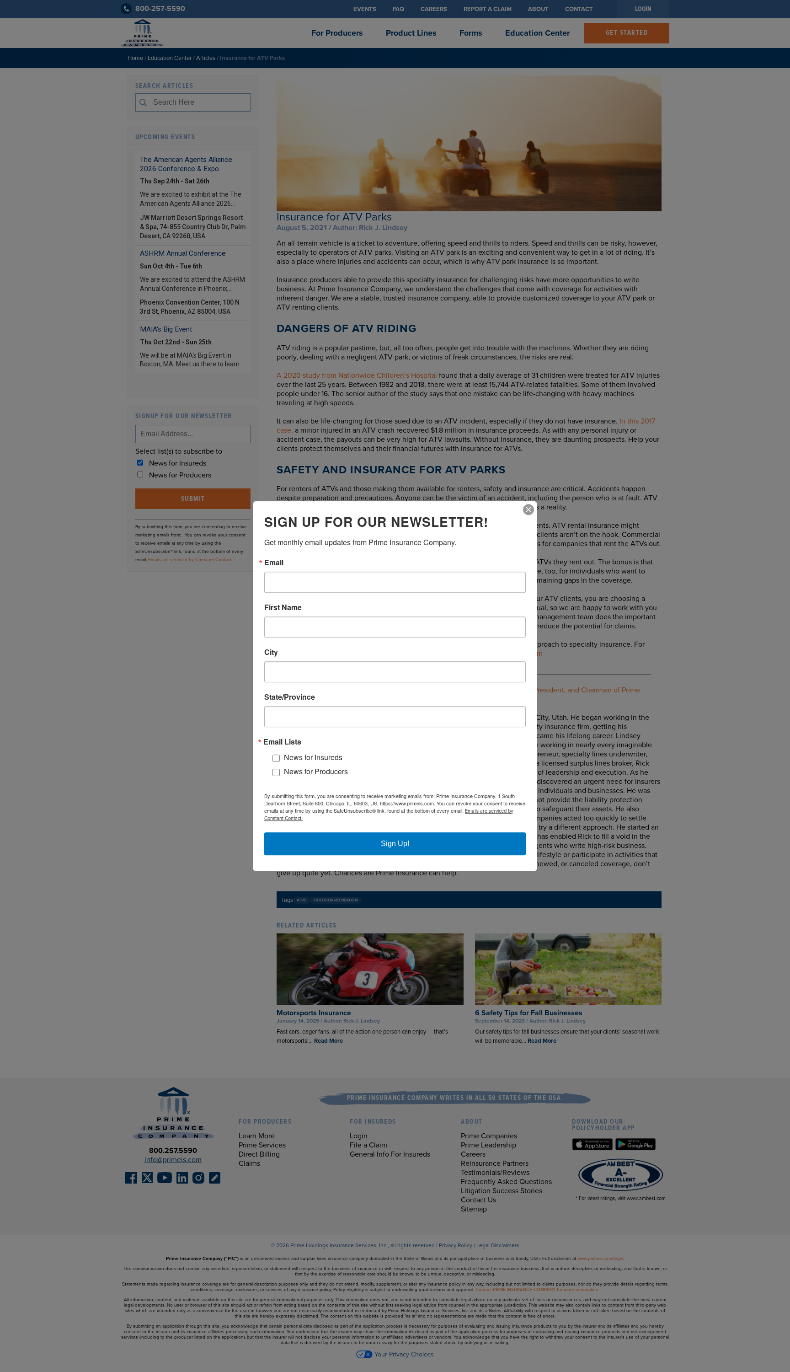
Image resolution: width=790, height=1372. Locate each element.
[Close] (528, 509)
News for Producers (316, 771)
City (271, 652)
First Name (283, 607)
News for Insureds (313, 757)
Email (273, 562)
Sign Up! (395, 843)
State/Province (289, 697)
